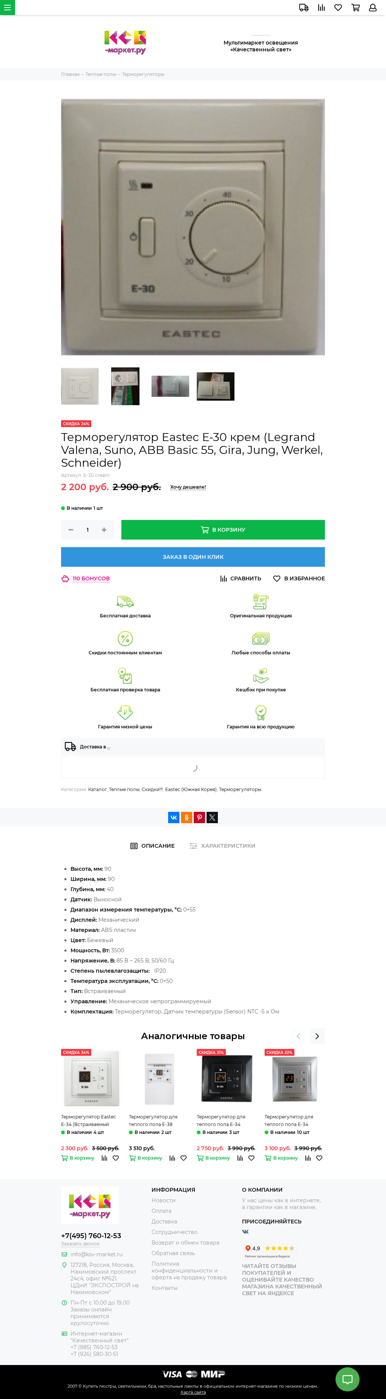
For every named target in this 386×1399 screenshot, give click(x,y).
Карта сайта (193, 1392)
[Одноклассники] (186, 817)
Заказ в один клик (193, 557)
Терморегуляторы (240, 789)
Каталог (97, 789)
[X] (212, 817)
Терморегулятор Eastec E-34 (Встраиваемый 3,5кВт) (88, 1121)
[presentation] (298, 1036)
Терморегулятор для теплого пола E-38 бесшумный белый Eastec (159, 1121)
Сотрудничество (175, 1232)
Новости (164, 1200)
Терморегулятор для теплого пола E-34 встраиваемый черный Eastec (223, 1121)
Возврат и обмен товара (185, 1242)
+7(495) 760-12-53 (91, 1236)
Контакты (165, 1288)
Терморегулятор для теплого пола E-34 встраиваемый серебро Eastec (292, 1121)
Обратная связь (173, 1253)
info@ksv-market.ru (96, 1254)
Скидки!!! (152, 789)
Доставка (164, 1221)
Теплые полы (124, 789)
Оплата (162, 1211)
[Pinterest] (199, 817)
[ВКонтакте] (173, 817)
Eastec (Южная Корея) (191, 789)
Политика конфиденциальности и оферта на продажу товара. (190, 1270)
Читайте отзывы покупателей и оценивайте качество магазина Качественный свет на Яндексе (282, 1280)
